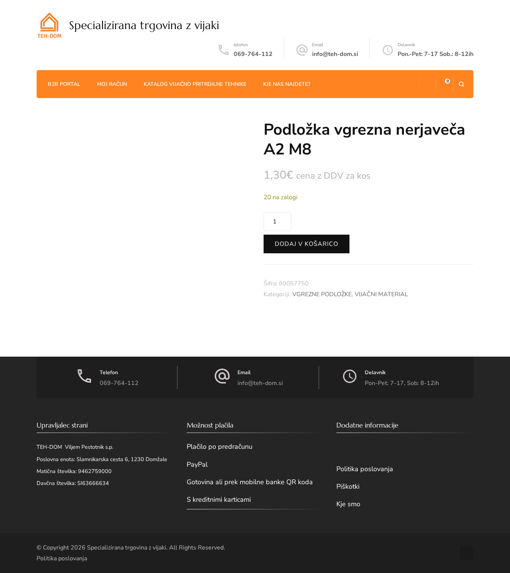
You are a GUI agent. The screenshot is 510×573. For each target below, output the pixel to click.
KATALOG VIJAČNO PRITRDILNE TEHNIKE (195, 84)
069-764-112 (253, 54)
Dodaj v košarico (306, 244)
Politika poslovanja (364, 468)
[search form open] (461, 84)
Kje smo (348, 504)
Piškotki (348, 486)
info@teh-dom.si (335, 54)
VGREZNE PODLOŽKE (322, 294)
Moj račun (112, 84)
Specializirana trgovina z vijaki (144, 25)
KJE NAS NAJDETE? (286, 84)
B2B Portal (64, 84)
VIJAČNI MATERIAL (381, 294)
